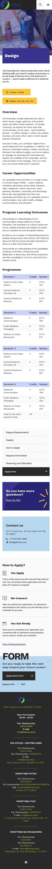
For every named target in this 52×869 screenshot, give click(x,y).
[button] (48, 5)
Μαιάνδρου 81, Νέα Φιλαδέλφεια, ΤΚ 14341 (26, 851)
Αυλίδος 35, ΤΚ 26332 (26, 790)
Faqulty (10, 440)
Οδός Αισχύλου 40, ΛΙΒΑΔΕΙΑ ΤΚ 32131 (22, 707)
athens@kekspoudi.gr (30, 848)
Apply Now (10, 471)
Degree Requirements (17, 432)
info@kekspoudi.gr (26, 732)
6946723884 (41, 784)
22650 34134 (26, 809)
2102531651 (26, 840)
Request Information (16, 455)
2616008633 (26, 781)
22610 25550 (26, 726)
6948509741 (35, 812)
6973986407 (26, 845)
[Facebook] (26, 862)
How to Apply (13, 448)
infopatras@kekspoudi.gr (28, 787)
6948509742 (35, 754)
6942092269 (26, 784)
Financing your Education (19, 463)
